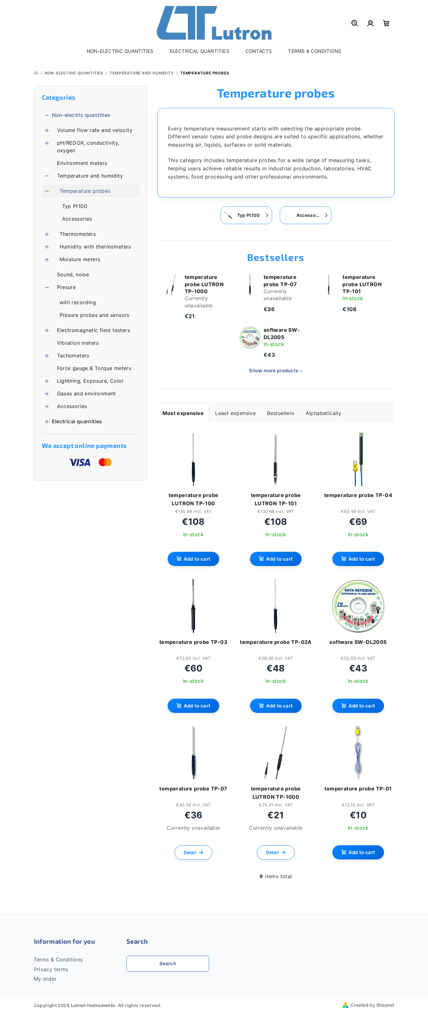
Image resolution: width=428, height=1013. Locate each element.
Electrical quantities (77, 421)
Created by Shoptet (372, 1005)
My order (45, 979)
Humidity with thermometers (95, 246)
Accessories (77, 219)
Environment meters (82, 163)
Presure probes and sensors (95, 315)
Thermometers (78, 234)
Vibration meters (78, 343)
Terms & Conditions (58, 959)
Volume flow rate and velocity (95, 130)
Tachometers (73, 355)
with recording (78, 302)
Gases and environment (86, 393)
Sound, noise (73, 274)
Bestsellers (280, 413)
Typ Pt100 (74, 206)
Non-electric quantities (81, 115)
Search (167, 963)
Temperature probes (85, 191)
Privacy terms (51, 969)
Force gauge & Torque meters (94, 368)
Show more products (273, 371)
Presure (66, 287)
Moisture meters (80, 259)
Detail (190, 852)
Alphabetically (324, 413)
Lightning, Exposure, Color (90, 381)
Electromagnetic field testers (93, 330)
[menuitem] (120, 51)
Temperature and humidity (90, 176)
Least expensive (235, 413)
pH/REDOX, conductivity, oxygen (88, 147)
